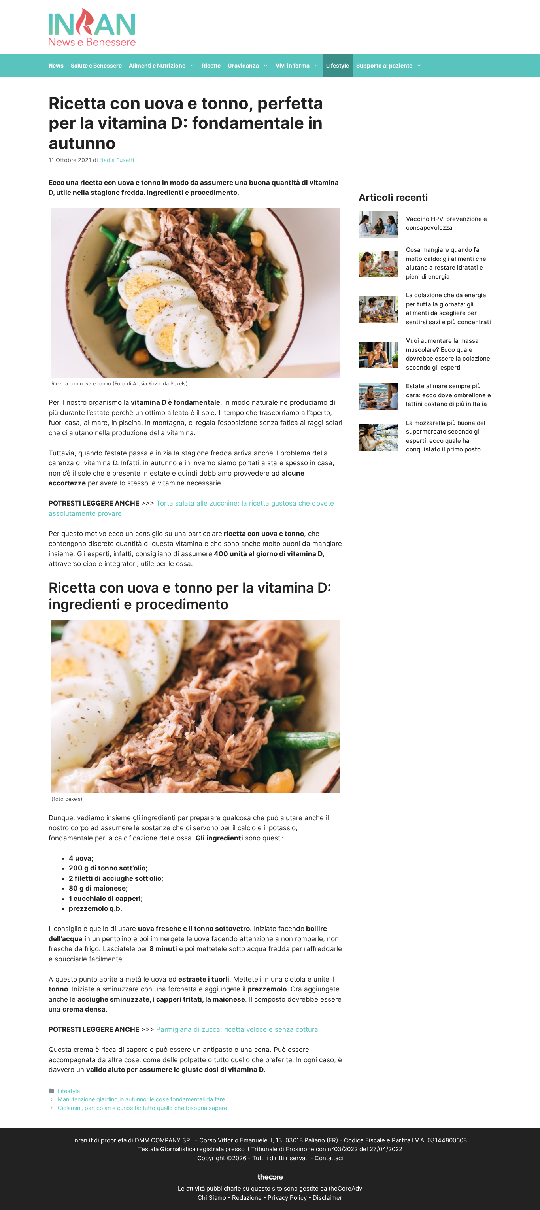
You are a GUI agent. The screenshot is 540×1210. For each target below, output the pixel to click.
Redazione (247, 1197)
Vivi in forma (293, 65)
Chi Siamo (212, 1197)
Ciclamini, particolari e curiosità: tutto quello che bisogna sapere (142, 1107)
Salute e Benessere (96, 65)
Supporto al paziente (384, 65)
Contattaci (329, 1158)
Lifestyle (337, 65)
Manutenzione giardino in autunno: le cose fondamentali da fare (141, 1099)
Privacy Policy (287, 1197)
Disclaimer (327, 1197)
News (56, 65)
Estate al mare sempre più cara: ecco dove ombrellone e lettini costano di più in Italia (448, 395)
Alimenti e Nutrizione (157, 65)
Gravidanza (243, 65)
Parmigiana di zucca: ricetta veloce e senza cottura (237, 1029)
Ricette (211, 65)
